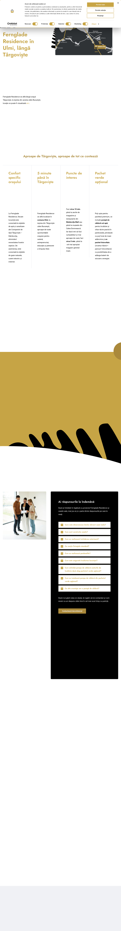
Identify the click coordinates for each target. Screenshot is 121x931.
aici (27, 103)
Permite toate (100, 4)
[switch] (52, 23)
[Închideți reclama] (118, 3)
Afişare (94, 24)
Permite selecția (100, 10)
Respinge (100, 15)
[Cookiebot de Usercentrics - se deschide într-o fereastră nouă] (12, 24)
